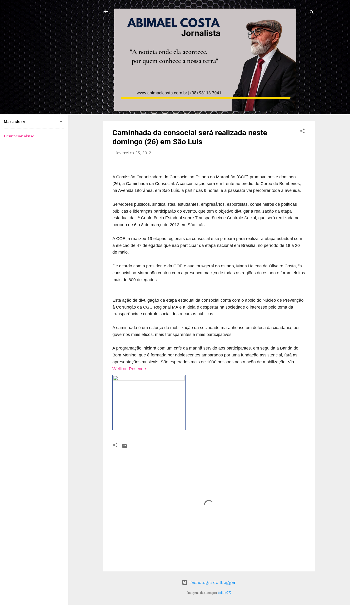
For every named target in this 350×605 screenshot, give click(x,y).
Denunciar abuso (19, 136)
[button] (302, 131)
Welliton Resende (129, 368)
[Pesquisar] (312, 13)
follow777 (224, 593)
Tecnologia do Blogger (212, 582)
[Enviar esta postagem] (125, 447)
